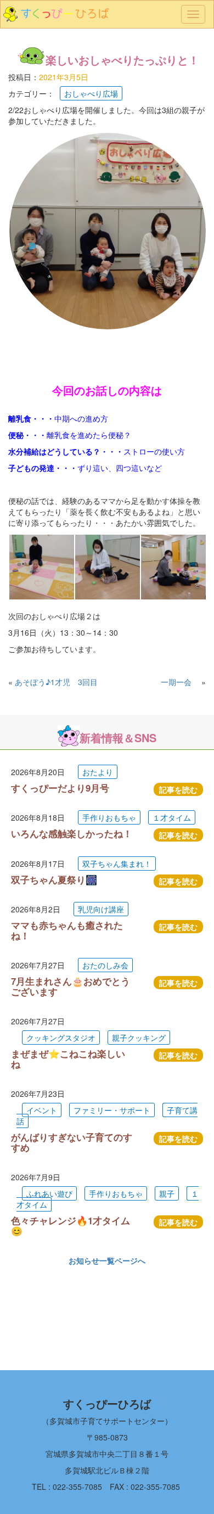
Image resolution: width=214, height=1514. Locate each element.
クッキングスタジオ (60, 1037)
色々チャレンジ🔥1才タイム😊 (70, 1225)
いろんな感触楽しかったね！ (71, 833)
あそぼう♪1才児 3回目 (56, 681)
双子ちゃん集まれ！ (116, 863)
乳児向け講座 (101, 909)
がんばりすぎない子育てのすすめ (71, 1141)
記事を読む (178, 789)
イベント (41, 1109)
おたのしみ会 (105, 965)
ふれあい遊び (49, 1193)
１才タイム (172, 817)
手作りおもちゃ (109, 817)
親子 (166, 1193)
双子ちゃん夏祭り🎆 (54, 879)
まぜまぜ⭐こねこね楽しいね (68, 1058)
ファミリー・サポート (112, 1109)
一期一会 (180, 681)
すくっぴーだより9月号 (60, 787)
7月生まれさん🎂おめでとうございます (70, 985)
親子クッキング (139, 1037)
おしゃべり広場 (91, 93)
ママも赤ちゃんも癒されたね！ (67, 929)
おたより (97, 771)
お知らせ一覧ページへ (107, 1260)
